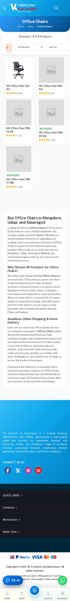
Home (21, 26)
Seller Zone (10, 531)
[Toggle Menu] (4, 8)
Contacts (8, 507)
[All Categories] (34, 590)
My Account (10, 519)
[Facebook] (7, 470)
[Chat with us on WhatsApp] (62, 580)
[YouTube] (38, 470)
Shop (30, 26)
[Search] (56, 8)
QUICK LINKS (11, 495)
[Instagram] (28, 470)
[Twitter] (18, 470)
